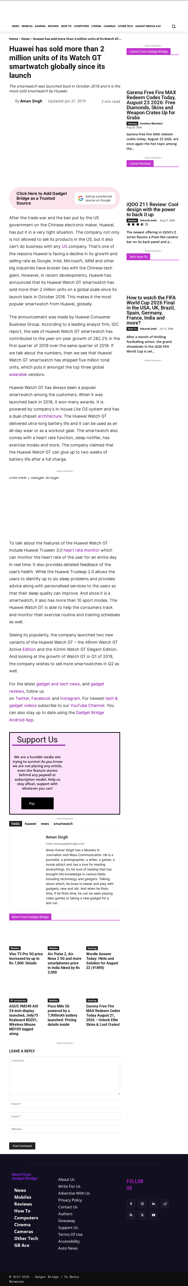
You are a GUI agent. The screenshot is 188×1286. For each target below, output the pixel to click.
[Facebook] (41, 113)
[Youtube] (153, 1215)
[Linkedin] (83, 113)
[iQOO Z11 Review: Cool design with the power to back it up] (153, 186)
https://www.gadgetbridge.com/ (65, 843)
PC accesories (18, 1000)
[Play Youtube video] (64, 508)
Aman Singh (31, 101)
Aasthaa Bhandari (151, 123)
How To (132, 328)
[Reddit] (164, 1203)
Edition (29, 649)
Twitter (22, 698)
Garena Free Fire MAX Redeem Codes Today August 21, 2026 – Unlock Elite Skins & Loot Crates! (103, 1015)
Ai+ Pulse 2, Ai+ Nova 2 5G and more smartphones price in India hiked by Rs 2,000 (64, 963)
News (25, 39)
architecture (49, 416)
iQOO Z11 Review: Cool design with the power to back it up (152, 209)
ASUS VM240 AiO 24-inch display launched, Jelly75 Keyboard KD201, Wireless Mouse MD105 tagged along (23, 1020)
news (45, 823)
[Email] (104, 113)
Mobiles (15, 948)
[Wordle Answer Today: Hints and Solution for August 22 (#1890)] (103, 938)
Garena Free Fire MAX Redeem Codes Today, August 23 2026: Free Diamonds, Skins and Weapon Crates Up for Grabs (151, 105)
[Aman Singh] (12, 101)
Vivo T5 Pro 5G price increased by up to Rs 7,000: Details (26, 958)
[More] (115, 113)
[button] (173, 26)
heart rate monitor (82, 550)
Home (13, 39)
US (64, 246)
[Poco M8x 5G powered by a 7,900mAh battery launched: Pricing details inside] (65, 991)
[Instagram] (142, 1203)
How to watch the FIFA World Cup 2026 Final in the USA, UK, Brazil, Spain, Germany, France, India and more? (151, 310)
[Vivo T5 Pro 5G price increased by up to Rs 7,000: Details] (26, 938)
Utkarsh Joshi (148, 220)
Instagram (70, 698)
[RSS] (131, 1215)
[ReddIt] (94, 113)
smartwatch (63, 823)
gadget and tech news (58, 683)
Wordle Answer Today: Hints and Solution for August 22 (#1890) (102, 961)
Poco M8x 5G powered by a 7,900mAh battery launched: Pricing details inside (62, 1015)
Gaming (92, 948)
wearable (18, 374)
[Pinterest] (62, 113)
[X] (51, 113)
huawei (30, 823)
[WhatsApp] (72, 113)
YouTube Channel (87, 705)
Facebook (41, 698)
